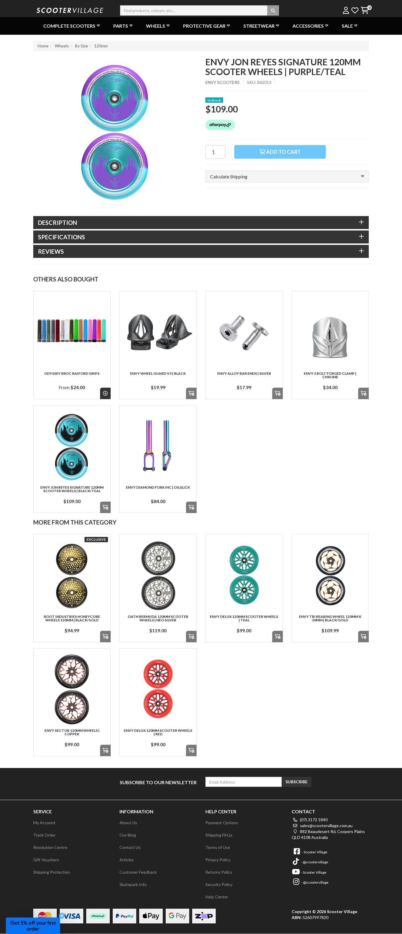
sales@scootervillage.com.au (326, 825)
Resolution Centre (50, 847)
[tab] (201, 222)
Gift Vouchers (46, 859)
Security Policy (218, 884)
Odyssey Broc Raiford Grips (71, 373)
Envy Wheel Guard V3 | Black (158, 373)
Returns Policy (218, 872)
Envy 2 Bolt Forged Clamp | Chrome (330, 375)
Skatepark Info (133, 884)
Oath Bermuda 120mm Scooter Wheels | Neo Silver (158, 618)
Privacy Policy (217, 859)
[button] (287, 176)
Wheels (155, 26)
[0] (364, 11)
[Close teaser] (62, 916)
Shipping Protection (51, 872)
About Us (128, 822)
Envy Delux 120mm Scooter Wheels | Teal (244, 618)
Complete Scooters (69, 26)
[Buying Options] (105, 393)
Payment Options (221, 822)
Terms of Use (217, 847)
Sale (347, 26)
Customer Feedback (138, 872)
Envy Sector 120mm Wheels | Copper (71, 732)
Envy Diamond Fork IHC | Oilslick (158, 487)
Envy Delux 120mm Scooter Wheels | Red (158, 732)
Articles (126, 859)
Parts (120, 26)
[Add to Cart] (191, 393)
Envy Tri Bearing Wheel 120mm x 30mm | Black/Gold (330, 618)
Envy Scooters (222, 82)
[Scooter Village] (70, 9)
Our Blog (127, 834)
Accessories (308, 26)
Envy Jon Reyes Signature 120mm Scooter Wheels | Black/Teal (72, 489)
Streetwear (259, 26)
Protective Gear (204, 26)
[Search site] (273, 10)
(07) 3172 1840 (313, 819)
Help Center (216, 896)
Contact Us (130, 847)
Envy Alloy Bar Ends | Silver (244, 373)
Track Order (44, 834)
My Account (44, 822)
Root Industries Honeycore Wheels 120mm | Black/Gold (72, 618)
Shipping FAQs (218, 834)
